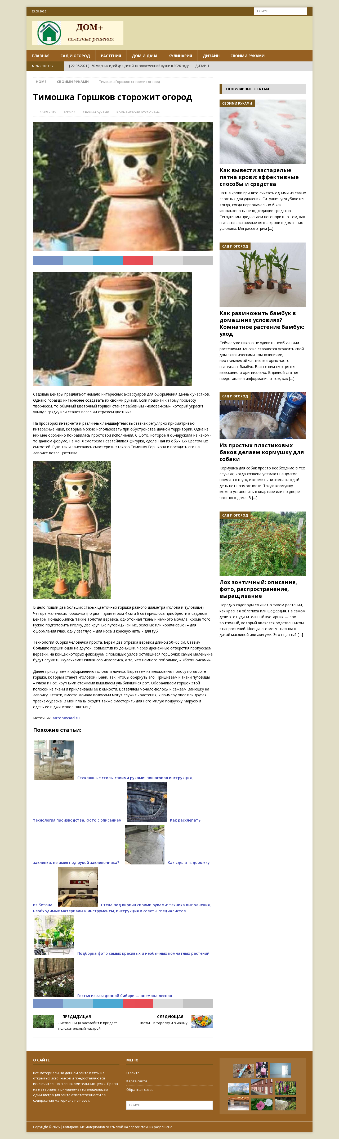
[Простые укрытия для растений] (285, 1103)
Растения (111, 55)
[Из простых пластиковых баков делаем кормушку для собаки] (263, 415)
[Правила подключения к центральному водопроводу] (243, 1071)
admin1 (69, 112)
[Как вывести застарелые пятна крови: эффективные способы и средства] (263, 132)
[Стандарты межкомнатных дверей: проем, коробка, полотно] (280, 1070)
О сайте (133, 1072)
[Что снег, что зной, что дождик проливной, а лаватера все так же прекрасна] (262, 1104)
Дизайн (211, 55)
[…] (270, 228)
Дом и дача (145, 55)
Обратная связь (140, 1089)
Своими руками (247, 55)
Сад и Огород (75, 55)
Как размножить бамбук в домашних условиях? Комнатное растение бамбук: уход (262, 323)
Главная (41, 55)
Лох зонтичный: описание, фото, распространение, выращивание (258, 589)
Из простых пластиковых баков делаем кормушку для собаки (262, 452)
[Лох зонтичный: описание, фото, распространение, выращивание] (263, 544)
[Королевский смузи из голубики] (262, 1070)
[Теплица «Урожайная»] (238, 1089)
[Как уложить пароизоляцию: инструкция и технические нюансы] (238, 1103)
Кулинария (180, 55)
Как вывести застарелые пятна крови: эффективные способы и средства (259, 177)
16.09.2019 (48, 112)
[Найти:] (280, 10)
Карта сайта (136, 1081)
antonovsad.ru (66, 717)
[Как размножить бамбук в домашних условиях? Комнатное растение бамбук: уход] (263, 275)
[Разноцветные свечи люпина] (285, 1088)
